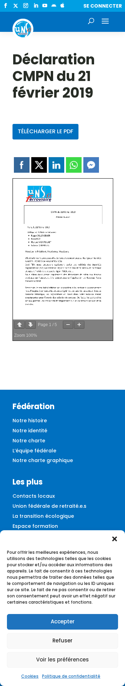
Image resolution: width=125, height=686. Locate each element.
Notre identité (29, 430)
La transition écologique (43, 516)
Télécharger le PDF (45, 131)
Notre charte (28, 440)
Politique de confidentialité (71, 676)
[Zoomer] (79, 325)
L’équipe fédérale (34, 450)
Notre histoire (29, 420)
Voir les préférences (62, 659)
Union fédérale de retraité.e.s (49, 506)
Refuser (62, 640)
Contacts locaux (33, 496)
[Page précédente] (19, 325)
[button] (114, 538)
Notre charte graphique (42, 460)
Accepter (63, 621)
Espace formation (35, 526)
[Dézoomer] (68, 325)
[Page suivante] (30, 325)
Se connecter (102, 5)
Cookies (30, 676)
